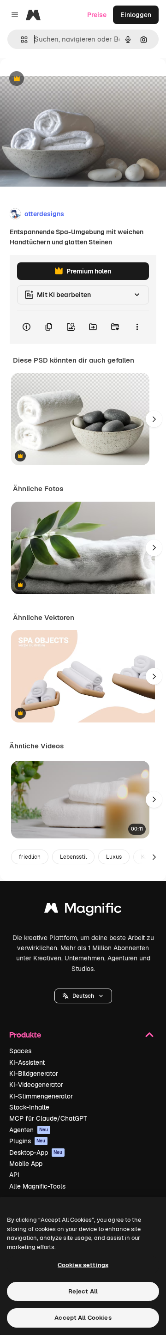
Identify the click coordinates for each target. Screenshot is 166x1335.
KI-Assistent (27, 1062)
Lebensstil (73, 857)
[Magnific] (83, 910)
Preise (97, 15)
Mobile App (25, 1163)
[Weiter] (154, 419)
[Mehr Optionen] (137, 327)
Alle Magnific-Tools (37, 1186)
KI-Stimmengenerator (41, 1096)
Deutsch (83, 996)
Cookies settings (83, 1265)
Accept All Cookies (82, 1318)
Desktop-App (36, 1152)
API (14, 1175)
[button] (83, 996)
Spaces (20, 1051)
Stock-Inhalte (29, 1107)
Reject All (83, 1291)
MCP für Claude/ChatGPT (48, 1118)
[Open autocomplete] (20, 39)
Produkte (25, 1034)
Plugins (27, 1141)
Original (59, 79)
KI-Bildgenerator (33, 1073)
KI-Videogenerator (36, 1084)
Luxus (114, 857)
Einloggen (135, 15)
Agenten (28, 1130)
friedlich (30, 857)
